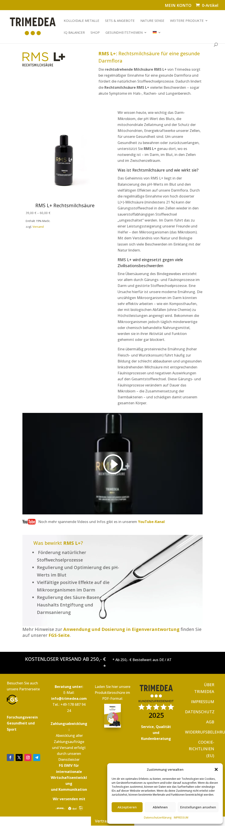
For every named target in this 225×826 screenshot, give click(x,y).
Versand (38, 227)
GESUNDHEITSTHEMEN (124, 33)
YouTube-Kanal (151, 521)
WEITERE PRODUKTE (187, 21)
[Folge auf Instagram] (27, 757)
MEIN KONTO (178, 5)
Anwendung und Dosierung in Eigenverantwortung (121, 629)
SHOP (95, 33)
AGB (210, 721)
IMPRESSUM (181, 817)
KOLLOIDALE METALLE (81, 21)
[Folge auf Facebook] (10, 757)
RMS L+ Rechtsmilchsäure (64, 205)
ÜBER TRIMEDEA (204, 688)
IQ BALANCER (74, 33)
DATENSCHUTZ (199, 711)
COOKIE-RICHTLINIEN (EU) (201, 748)
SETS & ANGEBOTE (120, 21)
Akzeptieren (127, 807)
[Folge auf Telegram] (36, 757)
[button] (216, 769)
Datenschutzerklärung (158, 817)
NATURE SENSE (152, 21)
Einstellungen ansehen (198, 807)
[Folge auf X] (19, 757)
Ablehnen (160, 807)
